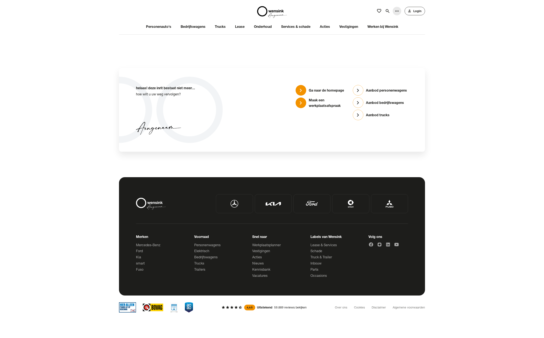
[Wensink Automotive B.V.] (272, 11)
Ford (139, 251)
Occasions (318, 275)
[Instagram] (379, 244)
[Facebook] (371, 244)
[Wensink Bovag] (153, 307)
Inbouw (316, 263)
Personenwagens (207, 245)
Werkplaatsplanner (266, 245)
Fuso (139, 269)
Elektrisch (201, 251)
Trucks (199, 263)
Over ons (341, 307)
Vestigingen (261, 251)
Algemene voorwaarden (409, 307)
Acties (257, 257)
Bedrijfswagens (206, 257)
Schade (316, 251)
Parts (314, 269)
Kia (138, 257)
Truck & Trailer (321, 257)
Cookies (359, 307)
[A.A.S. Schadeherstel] (189, 307)
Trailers (199, 269)
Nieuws (258, 263)
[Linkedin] (388, 244)
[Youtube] (396, 244)
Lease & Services (323, 245)
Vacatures (260, 275)
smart (140, 263)
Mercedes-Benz (148, 245)
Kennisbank (261, 269)
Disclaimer (379, 307)
